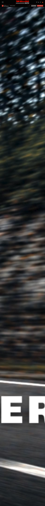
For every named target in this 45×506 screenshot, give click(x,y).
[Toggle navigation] (3, 2)
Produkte (34, 5)
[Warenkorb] (38, 2)
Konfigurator (41, 5)
